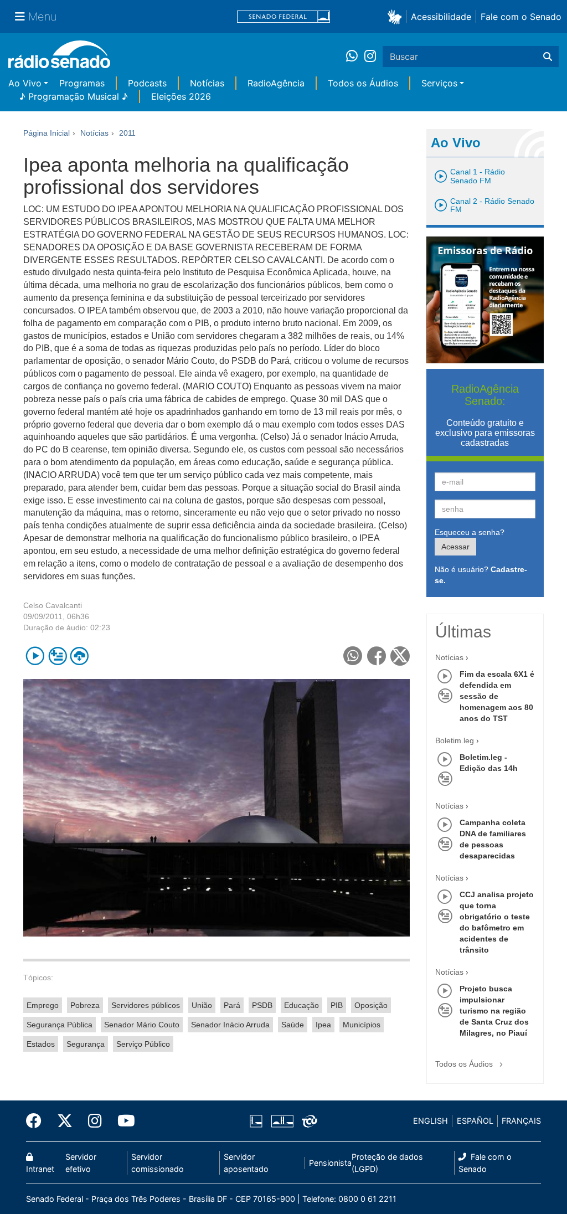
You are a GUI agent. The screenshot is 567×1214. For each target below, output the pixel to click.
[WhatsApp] (355, 56)
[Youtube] (122, 1121)
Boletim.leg (454, 740)
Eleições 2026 (181, 96)
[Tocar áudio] (35, 656)
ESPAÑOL (475, 1120)
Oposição (371, 1005)
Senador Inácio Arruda (230, 1024)
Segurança (85, 1044)
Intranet (40, 1169)
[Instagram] (370, 56)
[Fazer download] (79, 656)
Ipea (323, 1024)
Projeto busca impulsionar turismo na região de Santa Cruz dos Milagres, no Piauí (494, 1010)
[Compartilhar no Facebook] (377, 656)
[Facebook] (37, 1121)
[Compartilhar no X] (400, 656)
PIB (337, 1005)
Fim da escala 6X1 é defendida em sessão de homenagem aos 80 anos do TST (497, 696)
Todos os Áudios (363, 83)
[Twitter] (64, 1121)
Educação (301, 1005)
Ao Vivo (25, 83)
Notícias (207, 83)
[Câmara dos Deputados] (258, 1121)
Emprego (43, 1005)
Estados (41, 1044)
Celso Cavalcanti (52, 605)
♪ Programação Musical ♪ (73, 96)
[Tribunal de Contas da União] (307, 1121)
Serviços (439, 83)
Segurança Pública (59, 1024)
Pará (232, 1005)
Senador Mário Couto (141, 1024)
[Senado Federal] (283, 17)
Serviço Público (143, 1044)
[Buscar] (548, 56)
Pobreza (85, 1005)
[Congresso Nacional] (281, 1121)
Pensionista (330, 1162)
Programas (82, 83)
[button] (397, 16)
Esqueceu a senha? (469, 532)
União (202, 1005)
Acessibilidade (441, 16)
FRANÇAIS (521, 1120)
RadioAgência (276, 83)
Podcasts (147, 83)
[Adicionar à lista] (57, 656)
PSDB (262, 1005)
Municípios (361, 1024)
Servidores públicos (145, 1005)
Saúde (292, 1024)
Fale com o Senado (521, 16)
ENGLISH (430, 1120)
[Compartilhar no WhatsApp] (353, 656)
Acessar (455, 546)
